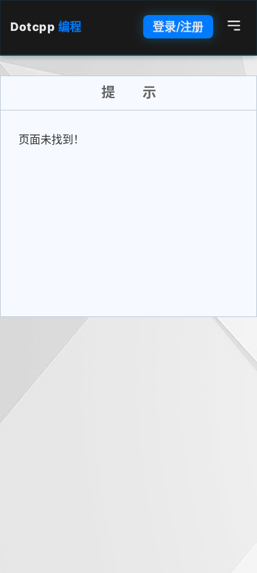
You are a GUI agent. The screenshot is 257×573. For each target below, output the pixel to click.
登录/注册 (178, 27)
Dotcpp (46, 27)
